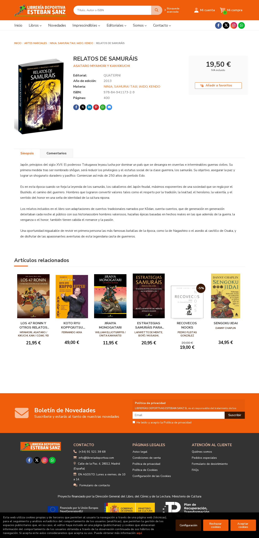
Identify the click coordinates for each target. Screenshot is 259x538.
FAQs (195, 470)
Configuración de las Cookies (152, 476)
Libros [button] (34, 25)
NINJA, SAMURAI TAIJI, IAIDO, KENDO (71, 43)
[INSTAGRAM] (233, 25)
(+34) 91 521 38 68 (92, 452)
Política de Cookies (145, 470)
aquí (139, 533)
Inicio (17, 43)
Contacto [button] (161, 25)
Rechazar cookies (215, 525)
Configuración (188, 525)
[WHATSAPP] (241, 25)
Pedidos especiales (204, 458)
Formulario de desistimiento (210, 464)
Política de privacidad (146, 464)
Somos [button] (139, 25)
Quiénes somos (202, 452)
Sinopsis (27, 153)
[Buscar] (156, 10)
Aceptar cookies (243, 525)
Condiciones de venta (147, 458)
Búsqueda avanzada (173, 10)
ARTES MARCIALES (35, 43)
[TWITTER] (226, 25)
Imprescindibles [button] (85, 25)
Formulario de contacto (95, 485)
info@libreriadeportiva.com (96, 458)
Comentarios (57, 153)
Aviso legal (140, 452)
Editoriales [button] (115, 25)
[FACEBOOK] (218, 25)
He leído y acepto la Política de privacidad (164, 422)
